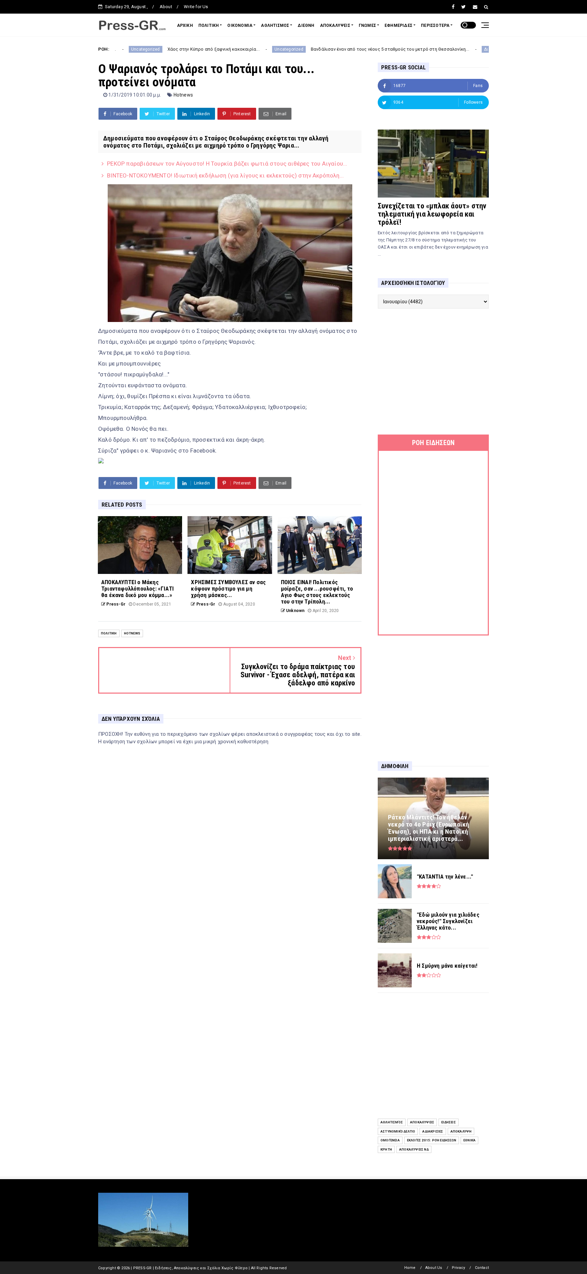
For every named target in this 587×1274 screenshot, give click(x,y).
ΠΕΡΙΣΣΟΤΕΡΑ (435, 25)
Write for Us (196, 6)
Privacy (458, 1268)
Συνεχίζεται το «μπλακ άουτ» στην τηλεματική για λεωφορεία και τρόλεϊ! (432, 214)
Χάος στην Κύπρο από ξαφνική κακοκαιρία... (163, 49)
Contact (482, 1268)
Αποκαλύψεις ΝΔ (414, 1149)
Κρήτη (386, 1149)
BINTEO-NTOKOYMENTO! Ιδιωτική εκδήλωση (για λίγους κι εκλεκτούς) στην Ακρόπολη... (225, 175)
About (166, 6)
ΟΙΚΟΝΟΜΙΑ (239, 25)
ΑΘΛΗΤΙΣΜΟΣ (275, 25)
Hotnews (183, 95)
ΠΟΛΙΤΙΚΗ (208, 25)
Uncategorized (238, 49)
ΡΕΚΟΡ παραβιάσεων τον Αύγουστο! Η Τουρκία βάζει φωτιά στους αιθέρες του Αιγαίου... (227, 163)
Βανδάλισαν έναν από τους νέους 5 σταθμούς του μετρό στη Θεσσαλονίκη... (339, 49)
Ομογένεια (390, 1140)
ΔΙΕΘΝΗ (306, 25)
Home (410, 1268)
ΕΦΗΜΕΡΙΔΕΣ (398, 25)
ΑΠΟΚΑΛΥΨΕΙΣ (335, 25)
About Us (433, 1268)
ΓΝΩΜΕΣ (367, 25)
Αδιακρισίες (432, 1131)
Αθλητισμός (391, 1122)
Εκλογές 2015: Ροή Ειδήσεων (431, 1140)
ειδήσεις (448, 1122)
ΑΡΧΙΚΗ (185, 25)
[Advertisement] (433, 371)
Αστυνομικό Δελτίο (397, 1131)
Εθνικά (469, 1140)
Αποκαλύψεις (422, 1122)
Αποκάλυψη (461, 1131)
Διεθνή (440, 49)
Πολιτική (109, 633)
